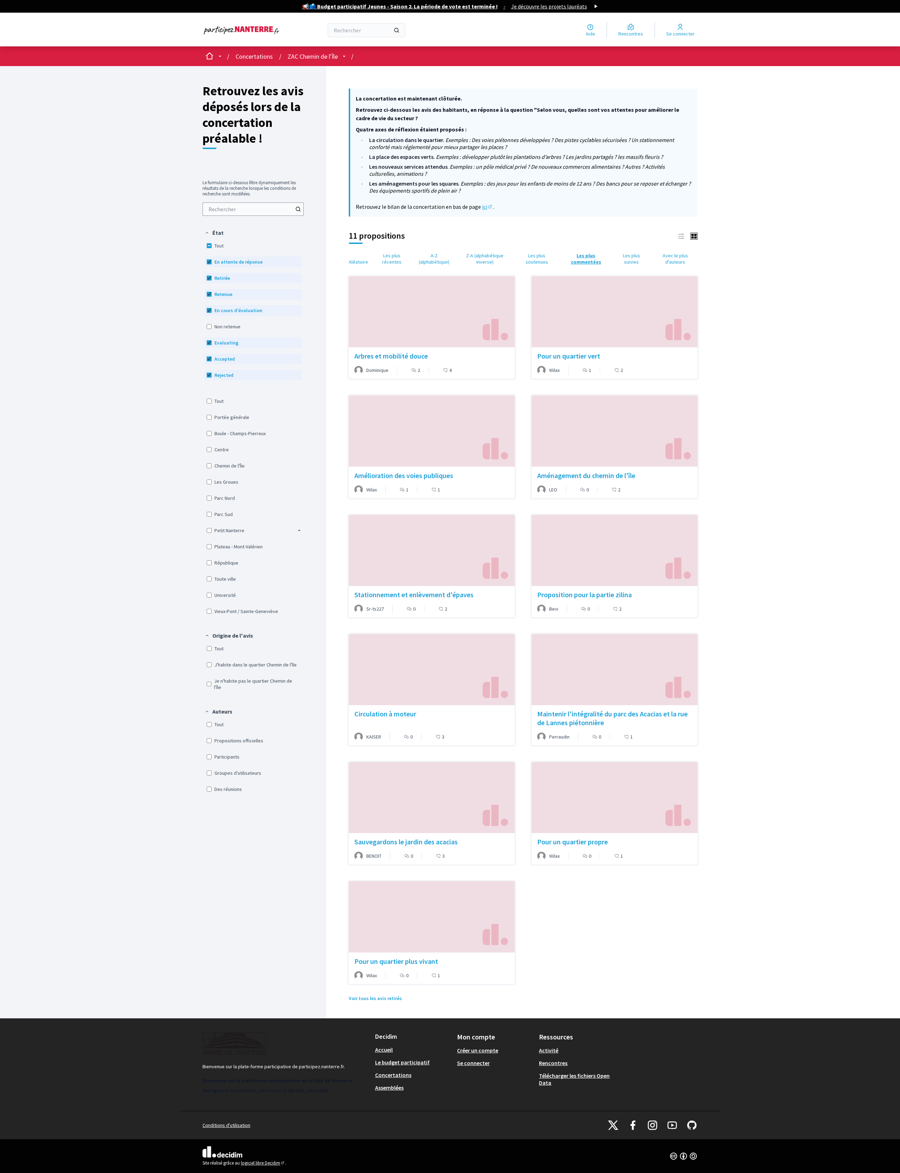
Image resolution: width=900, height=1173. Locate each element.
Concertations (254, 56)
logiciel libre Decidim (263, 1163)
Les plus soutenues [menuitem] (537, 258)
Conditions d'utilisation (226, 1125)
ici (487, 206)
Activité (548, 1050)
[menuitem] (253, 209)
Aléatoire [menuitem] (358, 262)
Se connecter (473, 1062)
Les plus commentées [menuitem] (586, 258)
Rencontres (553, 1062)
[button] (214, 232)
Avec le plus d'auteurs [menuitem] (675, 258)
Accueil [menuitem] (384, 1049)
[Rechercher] (396, 30)
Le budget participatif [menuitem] (402, 1062)
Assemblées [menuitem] (389, 1087)
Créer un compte (477, 1050)
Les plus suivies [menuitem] (631, 258)
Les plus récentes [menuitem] (391, 258)
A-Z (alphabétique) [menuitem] (434, 258)
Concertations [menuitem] (393, 1074)
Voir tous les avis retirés (375, 998)
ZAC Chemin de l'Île (313, 56)
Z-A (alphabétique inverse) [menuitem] (484, 258)
